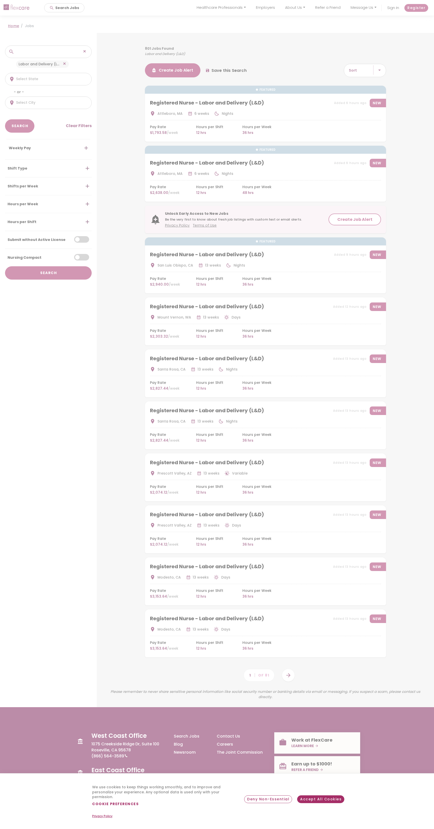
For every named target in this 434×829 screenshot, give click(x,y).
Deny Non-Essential (268, 799)
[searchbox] (43, 51)
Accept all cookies (321, 799)
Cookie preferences (115, 803)
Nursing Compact (24, 257)
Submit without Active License (37, 239)
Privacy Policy (102, 816)
